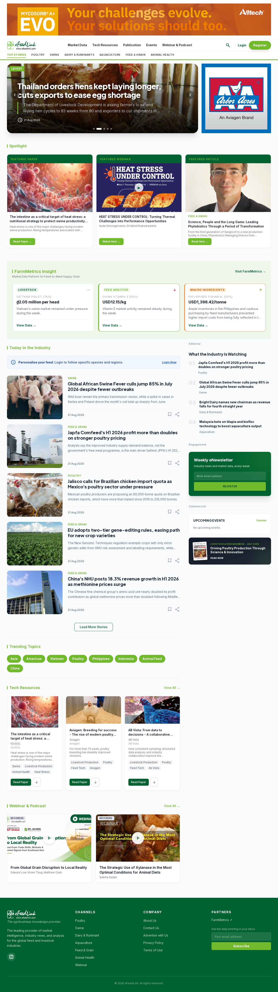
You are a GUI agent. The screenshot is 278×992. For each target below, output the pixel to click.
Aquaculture (109, 54)
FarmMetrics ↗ (222, 920)
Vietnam (57, 659)
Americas (34, 659)
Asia (14, 659)
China (15, 668)
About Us (149, 920)
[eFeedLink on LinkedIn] (11, 956)
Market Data (77, 45)
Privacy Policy (153, 943)
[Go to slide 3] (104, 129)
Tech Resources (105, 45)
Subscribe (241, 946)
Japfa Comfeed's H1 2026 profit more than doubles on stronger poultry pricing (123, 435)
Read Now (216, 558)
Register (260, 45)
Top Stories (16, 54)
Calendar (261, 520)
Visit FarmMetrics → (250, 271)
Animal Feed (152, 659)
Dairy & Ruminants (79, 54)
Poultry (38, 54)
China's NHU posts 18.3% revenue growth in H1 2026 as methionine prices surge (123, 581)
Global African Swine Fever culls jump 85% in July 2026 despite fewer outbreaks (120, 386)
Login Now (169, 362)
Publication (132, 45)
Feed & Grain (136, 54)
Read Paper (20, 782)
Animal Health (162, 54)
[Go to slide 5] (111, 129)
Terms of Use (153, 950)
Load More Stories (94, 627)
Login (242, 45)
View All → (172, 687)
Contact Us (151, 928)
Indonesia (126, 659)
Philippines (101, 659)
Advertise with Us (155, 935)
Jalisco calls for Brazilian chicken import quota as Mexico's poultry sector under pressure (120, 483)
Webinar (81, 965)
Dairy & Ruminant (87, 935)
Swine (54, 54)
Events (151, 45)
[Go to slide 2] (99, 129)
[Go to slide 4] (108, 129)
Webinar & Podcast (177, 45)
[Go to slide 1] (94, 129)
